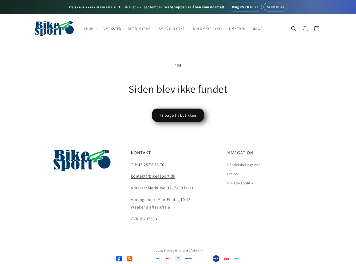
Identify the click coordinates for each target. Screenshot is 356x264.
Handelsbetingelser (243, 164)
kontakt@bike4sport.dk (153, 176)
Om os (232, 174)
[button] (90, 28)
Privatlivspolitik (240, 183)
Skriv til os (275, 7)
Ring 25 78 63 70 (245, 7)
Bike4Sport (171, 250)
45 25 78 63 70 (151, 164)
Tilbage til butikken (178, 115)
